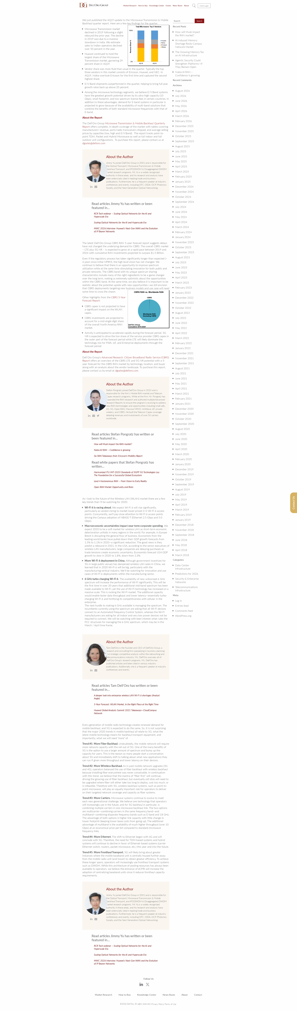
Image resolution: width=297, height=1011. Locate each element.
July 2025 (180, 151)
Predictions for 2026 (186, 573)
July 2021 (180, 373)
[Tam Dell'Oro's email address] (95, 670)
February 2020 (183, 459)
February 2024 (183, 232)
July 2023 (180, 262)
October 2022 (183, 308)
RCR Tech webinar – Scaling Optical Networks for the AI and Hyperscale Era (122, 215)
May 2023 (181, 272)
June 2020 (181, 439)
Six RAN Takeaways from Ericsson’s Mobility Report (118, 455)
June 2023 (181, 267)
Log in (178, 600)
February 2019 (183, 514)
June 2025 (181, 156)
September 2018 (184, 535)
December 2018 (184, 525)
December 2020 (184, 409)
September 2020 (184, 424)
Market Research (129, 5)
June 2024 (181, 212)
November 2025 (184, 131)
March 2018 (182, 555)
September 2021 (184, 363)
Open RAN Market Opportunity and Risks (113, 487)
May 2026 (181, 106)
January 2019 (183, 520)
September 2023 (184, 252)
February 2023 (183, 287)
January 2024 (183, 237)
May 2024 (181, 217)
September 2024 (184, 202)
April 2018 (181, 550)
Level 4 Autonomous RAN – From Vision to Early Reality (120, 481)
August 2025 (182, 146)
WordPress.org (183, 616)
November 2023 (184, 242)
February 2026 (183, 121)
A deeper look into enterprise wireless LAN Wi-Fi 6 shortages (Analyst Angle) (127, 697)
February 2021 (183, 398)
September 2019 (184, 484)
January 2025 (183, 181)
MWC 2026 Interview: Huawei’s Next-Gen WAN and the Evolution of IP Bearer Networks (126, 230)
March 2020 (182, 454)
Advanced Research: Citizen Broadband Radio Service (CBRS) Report (125, 358)
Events (168, 5)
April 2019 (181, 504)
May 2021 (181, 383)
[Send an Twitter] (98, 415)
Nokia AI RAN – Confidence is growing (112, 449)
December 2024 (184, 186)
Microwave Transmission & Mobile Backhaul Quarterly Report (123, 124)
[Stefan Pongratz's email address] (93, 415)
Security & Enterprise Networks (187, 580)
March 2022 (182, 338)
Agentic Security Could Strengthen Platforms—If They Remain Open (188, 63)
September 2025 (184, 141)
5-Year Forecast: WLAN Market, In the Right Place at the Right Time (126, 704)
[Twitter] (148, 985)
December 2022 (184, 297)
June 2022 (181, 323)
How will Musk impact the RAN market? (113, 444)
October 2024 (183, 197)
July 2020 (180, 434)
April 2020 (181, 449)
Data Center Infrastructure (182, 566)
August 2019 (182, 489)
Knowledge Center (156, 5)
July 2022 (180, 318)
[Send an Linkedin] (91, 186)
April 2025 (181, 166)
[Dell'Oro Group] (93, 5)
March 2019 (182, 509)
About (186, 5)
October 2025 (183, 136)
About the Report (92, 117)
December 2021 (184, 353)
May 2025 (181, 161)
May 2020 (181, 444)
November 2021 (184, 358)
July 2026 (180, 96)
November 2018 (184, 530)
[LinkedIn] (141, 985)
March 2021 (182, 393)
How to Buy (143, 5)
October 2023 (183, 247)
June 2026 (181, 101)
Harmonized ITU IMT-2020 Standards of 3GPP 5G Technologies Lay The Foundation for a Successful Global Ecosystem (126, 473)
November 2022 (184, 302)
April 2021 (181, 388)
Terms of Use (170, 1004)
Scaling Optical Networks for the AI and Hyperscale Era (120, 222)
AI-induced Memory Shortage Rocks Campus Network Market (188, 43)
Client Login (204, 6)
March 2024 (182, 227)
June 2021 (181, 378)
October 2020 (183, 419)
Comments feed (184, 611)
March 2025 (182, 171)
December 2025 (184, 126)
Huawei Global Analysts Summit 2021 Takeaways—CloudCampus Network (125, 711)
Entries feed (182, 605)
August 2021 (182, 368)
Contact (198, 994)
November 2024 (184, 191)
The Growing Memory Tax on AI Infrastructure (189, 53)
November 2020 (184, 413)
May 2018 (181, 545)
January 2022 (183, 348)
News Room (177, 5)
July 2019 (180, 494)
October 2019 (183, 479)
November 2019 (184, 474)
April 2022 (181, 333)
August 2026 (182, 90)
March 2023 (182, 282)
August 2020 (182, 429)
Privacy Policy (158, 1004)
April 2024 (181, 222)
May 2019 (181, 499)
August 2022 (182, 313)
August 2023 (182, 257)
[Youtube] (154, 985)
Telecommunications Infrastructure (186, 588)
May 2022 (181, 328)
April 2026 (181, 111)
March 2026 (182, 116)
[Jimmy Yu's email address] (95, 186)
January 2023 (183, 292)
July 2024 (180, 207)
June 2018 (181, 540)
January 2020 (183, 464)
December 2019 (184, 469)
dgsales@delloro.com (93, 143)
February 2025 (183, 176)
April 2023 (181, 277)
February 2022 (183, 343)
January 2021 (183, 403)
